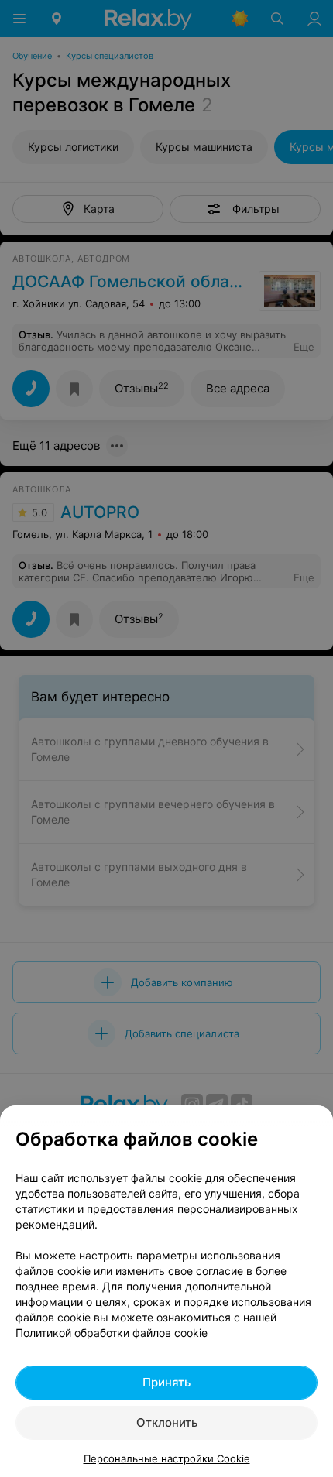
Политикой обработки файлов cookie (111, 1332)
